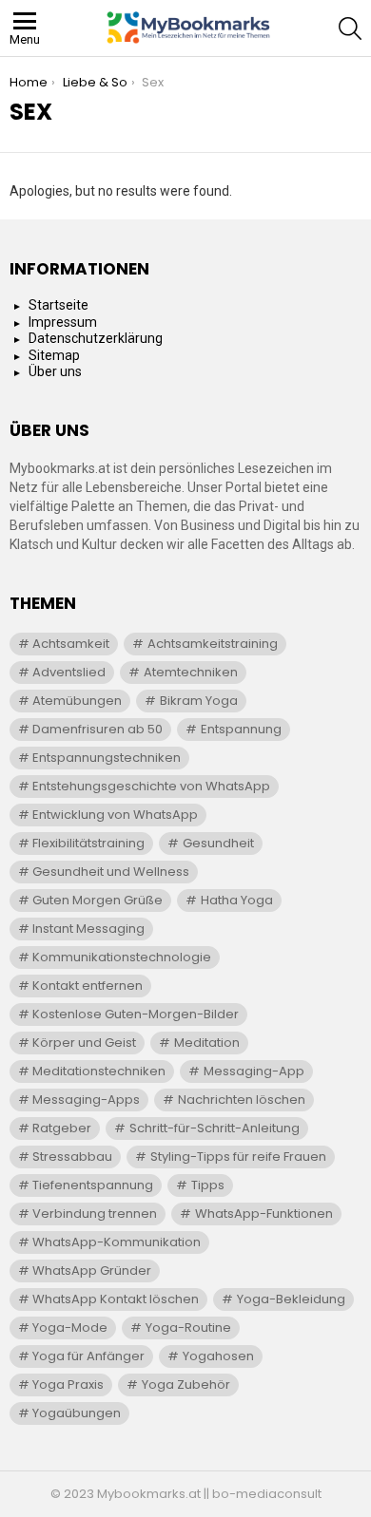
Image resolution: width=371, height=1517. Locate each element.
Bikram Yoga (199, 701)
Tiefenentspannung (92, 1185)
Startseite (58, 305)
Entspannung (241, 729)
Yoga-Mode (69, 1327)
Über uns (55, 371)
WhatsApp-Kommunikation (116, 1242)
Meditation (207, 1042)
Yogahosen (218, 1356)
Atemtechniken (191, 672)
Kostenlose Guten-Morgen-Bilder (135, 1014)
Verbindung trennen (94, 1213)
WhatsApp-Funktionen (264, 1213)
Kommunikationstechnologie (121, 957)
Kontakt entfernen (87, 986)
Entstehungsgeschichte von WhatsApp (151, 786)
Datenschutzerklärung (96, 338)
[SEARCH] (350, 28)
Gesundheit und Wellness (110, 872)
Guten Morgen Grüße (97, 900)
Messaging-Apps (86, 1099)
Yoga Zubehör (186, 1384)
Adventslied (69, 672)
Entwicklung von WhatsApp (115, 815)
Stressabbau (72, 1156)
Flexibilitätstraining (88, 843)
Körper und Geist (84, 1042)
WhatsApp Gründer (91, 1270)
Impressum (63, 322)
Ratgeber (61, 1128)
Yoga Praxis (68, 1384)
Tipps (208, 1185)
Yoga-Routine (188, 1327)
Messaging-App (254, 1071)
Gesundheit (218, 843)
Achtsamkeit (70, 644)
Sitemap (54, 355)
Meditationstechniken (99, 1071)
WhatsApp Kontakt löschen (115, 1299)
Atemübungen (77, 701)
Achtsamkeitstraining (212, 644)
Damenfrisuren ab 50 (97, 729)
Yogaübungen (76, 1413)
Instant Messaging (88, 929)
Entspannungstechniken (106, 758)
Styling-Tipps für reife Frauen (238, 1156)
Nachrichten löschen (241, 1099)
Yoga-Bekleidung (291, 1299)
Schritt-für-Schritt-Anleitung (214, 1128)
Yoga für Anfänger (88, 1356)
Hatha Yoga (237, 900)
